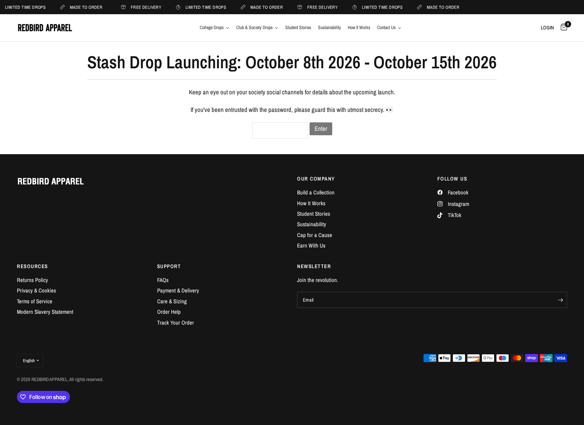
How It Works (311, 203)
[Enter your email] (560, 300)
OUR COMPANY (316, 178)
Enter (321, 128)
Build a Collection (316, 192)
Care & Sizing (172, 301)
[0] (562, 27)
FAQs (163, 280)
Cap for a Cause (314, 235)
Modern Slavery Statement (45, 311)
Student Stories (313, 213)
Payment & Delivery (178, 290)
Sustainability (311, 224)
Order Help (169, 311)
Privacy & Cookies (36, 290)
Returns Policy (32, 280)
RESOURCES (32, 266)
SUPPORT (169, 266)
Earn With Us (311, 245)
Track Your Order (175, 322)
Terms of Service (34, 301)
